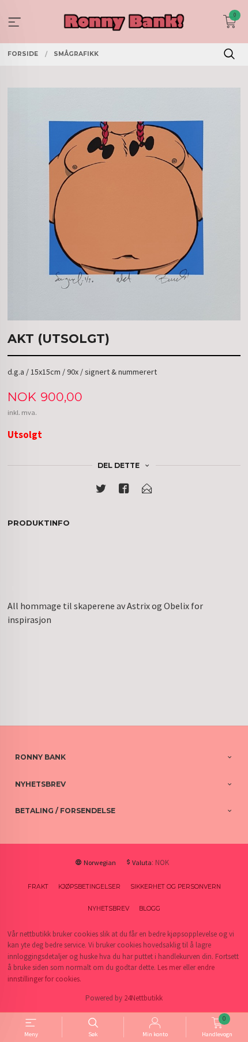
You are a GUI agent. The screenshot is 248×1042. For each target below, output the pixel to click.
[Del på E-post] (147, 491)
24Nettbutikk (143, 998)
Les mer (169, 967)
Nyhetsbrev (108, 908)
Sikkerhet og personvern (175, 886)
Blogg (149, 908)
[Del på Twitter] (101, 491)
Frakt (38, 886)
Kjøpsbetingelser (89, 886)
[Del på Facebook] (124, 491)
